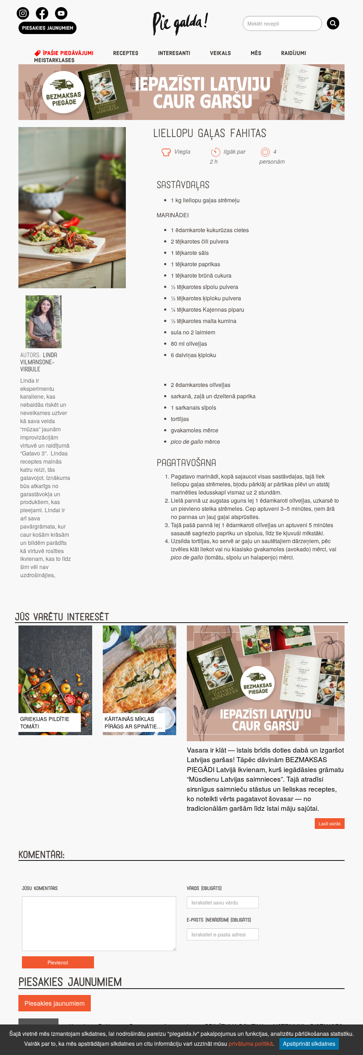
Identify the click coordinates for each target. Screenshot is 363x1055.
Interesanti (174, 53)
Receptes (125, 53)
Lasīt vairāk (330, 823)
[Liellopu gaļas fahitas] (72, 207)
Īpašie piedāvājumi (67, 53)
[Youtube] (61, 13)
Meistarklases (54, 60)
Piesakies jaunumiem (54, 1002)
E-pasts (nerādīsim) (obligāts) (219, 920)
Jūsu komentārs (40, 888)
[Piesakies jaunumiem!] (47, 28)
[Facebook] (42, 13)
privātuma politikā (251, 1043)
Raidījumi (293, 53)
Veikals (220, 53)
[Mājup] (181, 23)
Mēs (256, 53)
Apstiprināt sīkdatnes (309, 1043)
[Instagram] (23, 13)
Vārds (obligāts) (204, 888)
